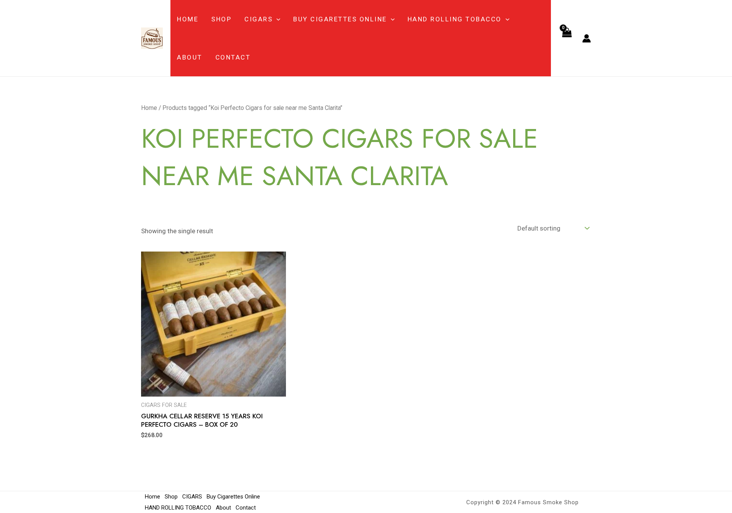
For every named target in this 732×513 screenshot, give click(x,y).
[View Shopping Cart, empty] (567, 38)
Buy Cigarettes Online (340, 19)
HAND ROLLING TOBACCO (455, 19)
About (189, 57)
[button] (276, 19)
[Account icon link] (586, 38)
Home (187, 19)
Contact (233, 57)
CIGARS (258, 19)
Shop (221, 19)
